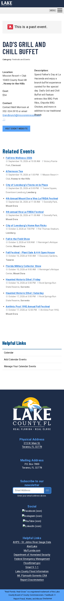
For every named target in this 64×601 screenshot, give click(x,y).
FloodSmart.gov (32, 563)
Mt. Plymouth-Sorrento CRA (32, 575)
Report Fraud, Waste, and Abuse (28, 599)
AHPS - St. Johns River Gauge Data (32, 542)
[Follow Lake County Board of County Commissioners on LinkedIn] (32, 526)
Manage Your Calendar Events (20, 366)
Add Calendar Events (15, 359)
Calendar (9, 352)
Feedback (49, 595)
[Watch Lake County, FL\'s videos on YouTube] (32, 521)
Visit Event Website (16, 128)
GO (47, 490)
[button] (56, 10)
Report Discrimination (32, 579)
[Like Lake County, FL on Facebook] (32, 510)
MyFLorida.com (32, 550)
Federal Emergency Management (32, 558)
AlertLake (32, 546)
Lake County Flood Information (32, 571)
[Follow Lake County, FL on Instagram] (32, 515)
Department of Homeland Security (32, 554)
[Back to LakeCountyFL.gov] (6, 3)
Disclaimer (47, 598)
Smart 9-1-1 (32, 567)
